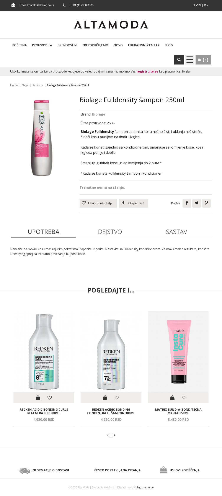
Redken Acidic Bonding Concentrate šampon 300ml (111, 411)
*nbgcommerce (144, 487)
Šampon (38, 85)
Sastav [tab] (176, 231)
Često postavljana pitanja (117, 470)
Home (14, 85)
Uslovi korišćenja (185, 470)
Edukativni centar (143, 45)
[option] (43, 368)
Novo (118, 45)
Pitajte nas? (136, 203)
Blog (169, 45)
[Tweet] (196, 203)
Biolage (98, 114)
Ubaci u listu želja (100, 203)
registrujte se (147, 71)
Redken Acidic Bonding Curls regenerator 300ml (44, 411)
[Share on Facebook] (187, 203)
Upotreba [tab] (43, 231)
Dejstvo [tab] (110, 231)
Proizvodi (40, 45)
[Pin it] (206, 203)
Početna (19, 45)
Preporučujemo (95, 45)
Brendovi (66, 45)
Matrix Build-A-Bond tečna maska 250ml (178, 411)
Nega (25, 85)
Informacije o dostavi (50, 470)
